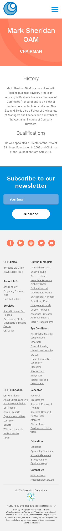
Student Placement (40, 455)
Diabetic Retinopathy (41, 350)
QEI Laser (8, 330)
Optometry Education (42, 451)
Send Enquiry (10, 287)
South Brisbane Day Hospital (14, 313)
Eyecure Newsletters (14, 416)
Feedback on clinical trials (41, 430)
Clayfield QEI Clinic (13, 272)
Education (36, 446)
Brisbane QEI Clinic (13, 267)
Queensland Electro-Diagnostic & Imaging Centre (14, 323)
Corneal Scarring (39, 346)
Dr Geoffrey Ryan (39, 309)
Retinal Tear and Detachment (39, 381)
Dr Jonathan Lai (39, 288)
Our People (9, 407)
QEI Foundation (11, 395)
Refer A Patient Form (41, 322)
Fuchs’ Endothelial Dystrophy (40, 361)
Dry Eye (34, 354)
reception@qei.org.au (42, 479)
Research (35, 395)
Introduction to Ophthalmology (38, 461)
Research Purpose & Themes (41, 406)
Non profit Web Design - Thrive (35, 510)
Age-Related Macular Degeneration (41, 336)
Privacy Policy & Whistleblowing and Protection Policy (31, 506)
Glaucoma (36, 367)
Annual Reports (11, 412)
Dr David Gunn (38, 271)
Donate (7, 425)
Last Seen (8, 420)
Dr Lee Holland (38, 276)
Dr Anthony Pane (39, 301)
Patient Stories (11, 433)
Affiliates (35, 420)
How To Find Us (11, 299)
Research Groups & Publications (40, 414)
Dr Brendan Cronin (40, 267)
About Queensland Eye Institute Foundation (15, 402)
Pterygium (36, 375)
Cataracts (35, 342)
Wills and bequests (13, 429)
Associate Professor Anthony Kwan (41, 282)
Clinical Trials (37, 424)
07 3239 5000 (37, 475)
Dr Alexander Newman (42, 296)
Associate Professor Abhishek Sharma (41, 316)
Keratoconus (37, 371)
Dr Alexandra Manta (41, 292)
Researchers (37, 400)
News (6, 437)
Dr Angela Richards (40, 305)
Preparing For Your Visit (13, 293)
